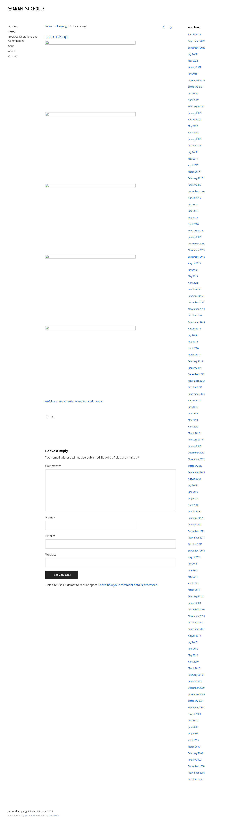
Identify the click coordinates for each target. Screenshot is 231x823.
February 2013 (195, 439)
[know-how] (171, 28)
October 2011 (195, 544)
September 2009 (196, 707)
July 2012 (192, 485)
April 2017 (193, 165)
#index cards (66, 401)
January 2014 (194, 367)
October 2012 (195, 465)
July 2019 (192, 93)
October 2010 (195, 622)
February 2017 (195, 178)
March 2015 (194, 289)
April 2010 (193, 661)
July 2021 (192, 73)
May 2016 (193, 217)
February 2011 (195, 596)
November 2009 (196, 694)
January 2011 (194, 603)
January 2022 (194, 67)
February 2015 (195, 296)
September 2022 (196, 47)
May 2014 (193, 341)
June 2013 (193, 413)
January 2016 (194, 237)
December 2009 (196, 687)
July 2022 (192, 54)
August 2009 (194, 714)
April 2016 (193, 224)
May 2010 (193, 655)
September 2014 (196, 322)
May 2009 (193, 733)
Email (50, 536)
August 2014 (194, 328)
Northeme (30, 815)
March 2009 (194, 746)
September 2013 (196, 394)
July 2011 (192, 563)
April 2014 (193, 348)
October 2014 (195, 315)
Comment (53, 466)
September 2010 (196, 629)
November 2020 (196, 80)
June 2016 (193, 210)
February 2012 (195, 518)
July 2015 (192, 269)
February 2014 (195, 361)
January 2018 (194, 139)
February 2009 (195, 753)
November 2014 (196, 308)
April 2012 (193, 505)
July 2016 (192, 204)
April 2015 (193, 282)
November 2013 (196, 380)
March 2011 (194, 589)
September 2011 (196, 550)
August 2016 (194, 197)
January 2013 (194, 446)
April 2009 (193, 740)
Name (50, 517)
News (11, 31)
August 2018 (194, 119)
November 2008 (196, 772)
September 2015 (196, 256)
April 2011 (193, 583)
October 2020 (195, 86)
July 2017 (192, 152)
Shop (11, 45)
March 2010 (194, 668)
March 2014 (194, 354)
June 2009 (193, 727)
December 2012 (196, 452)
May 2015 (193, 276)
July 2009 (192, 720)
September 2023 (196, 41)
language (62, 26)
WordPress (54, 815)
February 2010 (195, 674)
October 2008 (195, 779)
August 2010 (194, 635)
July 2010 (192, 642)
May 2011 (193, 576)
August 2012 (194, 478)
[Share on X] (52, 417)
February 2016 (195, 230)
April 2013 (193, 426)
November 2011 (196, 537)
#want (99, 401)
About (11, 51)
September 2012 (196, 472)
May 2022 (193, 60)
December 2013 (196, 374)
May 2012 (193, 498)
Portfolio (13, 26)
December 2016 (196, 191)
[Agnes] (163, 28)
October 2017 (195, 145)
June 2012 (193, 491)
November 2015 (196, 250)
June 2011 (193, 570)
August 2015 (194, 263)
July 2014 (192, 335)
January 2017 (194, 184)
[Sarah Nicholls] (26, 8)
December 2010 (196, 609)
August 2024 (194, 34)
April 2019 (193, 99)
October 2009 (195, 700)
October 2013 (195, 387)
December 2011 (196, 531)
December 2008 (196, 766)
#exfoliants (51, 401)
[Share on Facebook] (47, 417)
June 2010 (193, 648)
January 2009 (194, 759)
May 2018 (193, 126)
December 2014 (196, 302)
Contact (13, 56)
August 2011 (194, 557)
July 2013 (192, 407)
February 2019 (195, 106)
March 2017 (194, 171)
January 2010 (194, 681)
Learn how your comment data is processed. (128, 585)
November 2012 (196, 459)
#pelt (90, 401)
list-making (56, 36)
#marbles (80, 401)
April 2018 (193, 132)
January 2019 (194, 113)
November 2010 (196, 616)
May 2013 (193, 420)
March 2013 (194, 433)
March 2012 (194, 511)
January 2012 (194, 524)
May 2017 (193, 158)
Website (50, 555)
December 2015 (196, 243)
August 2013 (194, 400)
